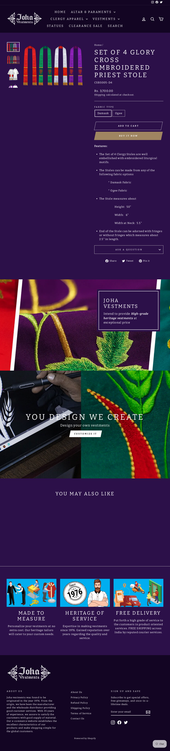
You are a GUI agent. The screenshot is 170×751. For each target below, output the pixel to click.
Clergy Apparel (67, 19)
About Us (76, 692)
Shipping (99, 94)
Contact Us (77, 718)
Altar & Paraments (92, 12)
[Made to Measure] (31, 593)
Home (60, 12)
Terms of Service (81, 713)
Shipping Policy (80, 708)
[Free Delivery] (138, 593)
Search (115, 26)
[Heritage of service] (85, 593)
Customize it (85, 433)
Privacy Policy (79, 697)
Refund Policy (79, 702)
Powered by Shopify (85, 738)
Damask (103, 113)
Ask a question (128, 249)
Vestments (105, 19)
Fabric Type (104, 107)
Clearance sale (86, 26)
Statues (55, 26)
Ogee (118, 113)
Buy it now (128, 136)
